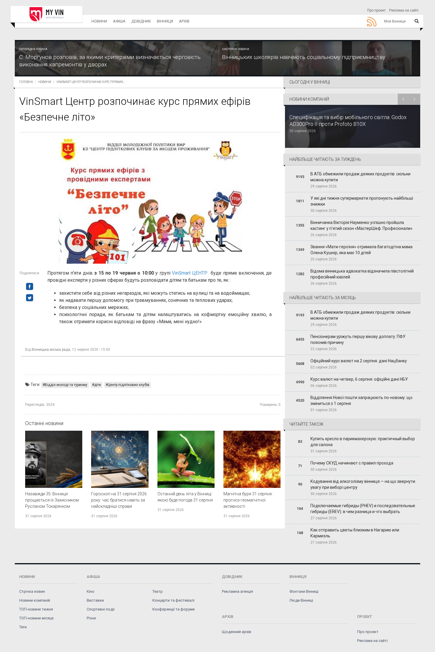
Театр (157, 591)
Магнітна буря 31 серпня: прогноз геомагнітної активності (248, 500)
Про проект (376, 10)
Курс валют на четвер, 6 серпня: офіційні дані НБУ (359, 379)
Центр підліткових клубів (128, 385)
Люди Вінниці (301, 600)
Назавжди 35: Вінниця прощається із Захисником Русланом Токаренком (52, 500)
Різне (91, 618)
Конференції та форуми (173, 609)
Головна (26, 82)
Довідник (141, 21)
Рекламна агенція (237, 591)
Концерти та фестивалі (173, 600)
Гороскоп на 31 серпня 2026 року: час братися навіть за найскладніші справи (119, 500)
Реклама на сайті (403, 10)
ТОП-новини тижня (36, 609)
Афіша (119, 21)
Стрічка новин (32, 591)
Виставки (95, 600)
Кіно (90, 591)
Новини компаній (34, 600)
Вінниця (165, 21)
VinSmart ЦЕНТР (189, 273)
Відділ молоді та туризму (66, 385)
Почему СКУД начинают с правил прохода (351, 463)
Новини (99, 21)
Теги (23, 627)
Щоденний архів (236, 631)
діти (97, 385)
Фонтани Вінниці (303, 591)
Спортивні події (101, 609)
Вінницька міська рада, (51, 349)
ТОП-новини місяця (36, 618)
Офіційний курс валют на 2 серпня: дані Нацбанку (358, 360)
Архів (184, 21)
